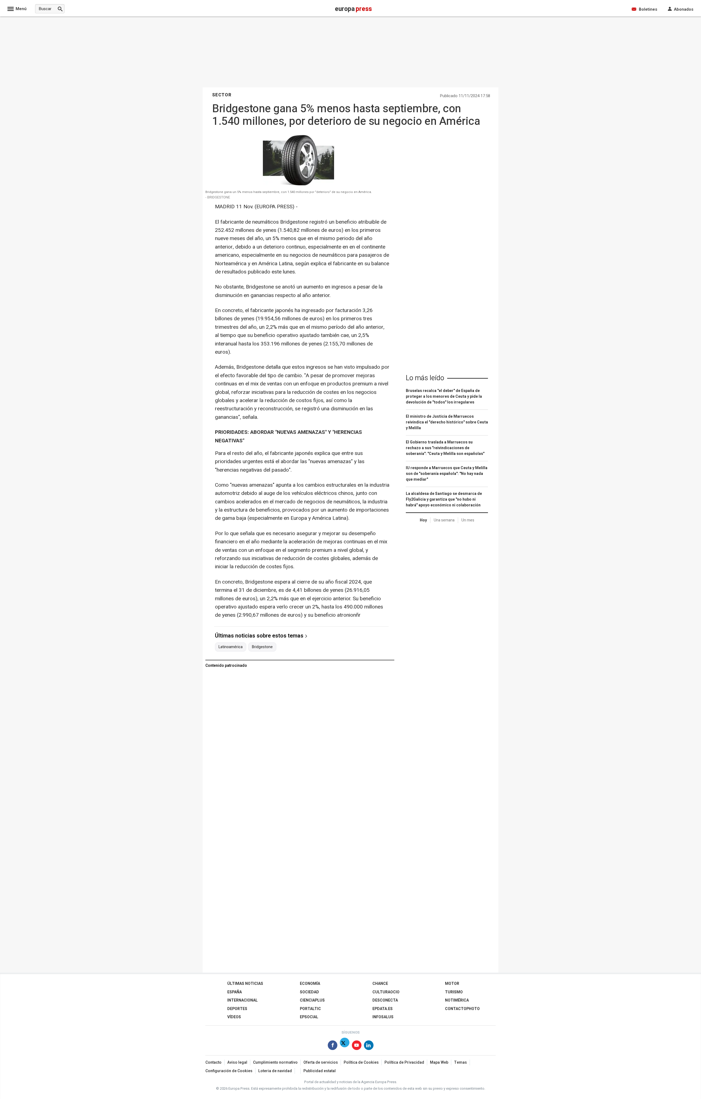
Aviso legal (237, 1062)
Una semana (444, 520)
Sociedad (309, 992)
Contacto (213, 1062)
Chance (380, 983)
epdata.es (382, 1009)
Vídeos (234, 1017)
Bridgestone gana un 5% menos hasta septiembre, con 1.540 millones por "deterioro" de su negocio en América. (288, 192)
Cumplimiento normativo (275, 1062)
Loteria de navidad (275, 1071)
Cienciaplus (312, 1000)
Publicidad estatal (319, 1071)
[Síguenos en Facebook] (332, 1046)
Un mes (467, 520)
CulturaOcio (386, 992)
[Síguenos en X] (344, 1046)
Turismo (454, 992)
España (234, 992)
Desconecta (385, 1000)
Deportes (237, 1009)
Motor (452, 983)
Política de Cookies (361, 1062)
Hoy (423, 520)
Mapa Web (439, 1062)
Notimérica (457, 1000)
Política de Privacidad (404, 1062)
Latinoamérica (231, 647)
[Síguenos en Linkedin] (368, 1046)
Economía (310, 983)
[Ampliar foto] (298, 184)
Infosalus (382, 1017)
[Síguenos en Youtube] (356, 1046)
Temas (460, 1062)
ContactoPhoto (462, 1009)
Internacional (242, 1000)
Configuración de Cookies (228, 1071)
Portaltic (310, 1009)
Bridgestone (262, 647)
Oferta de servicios (320, 1062)
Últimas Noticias (245, 983)
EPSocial (309, 1017)
